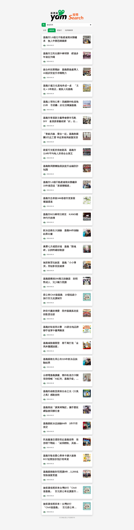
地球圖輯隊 (69, 30)
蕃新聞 (51, 30)
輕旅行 (59, 30)
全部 (44, 30)
